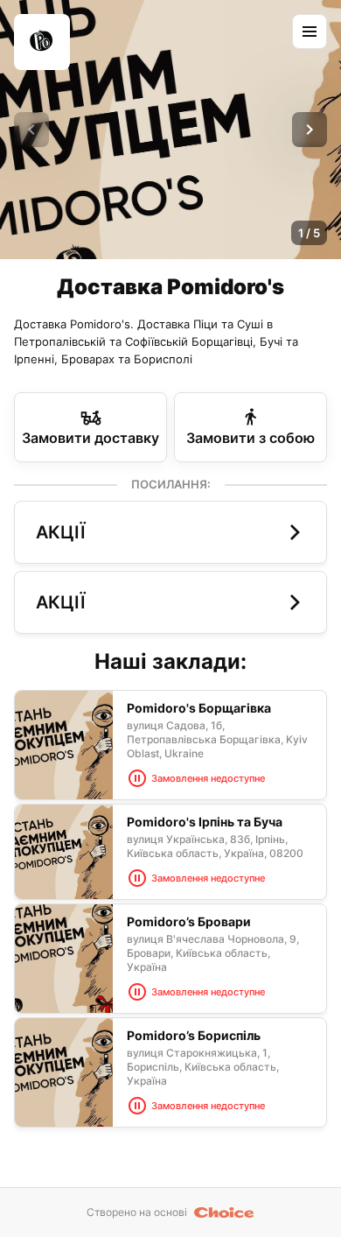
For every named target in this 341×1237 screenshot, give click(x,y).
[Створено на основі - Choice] (224, 1212)
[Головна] (42, 42)
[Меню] (309, 31)
